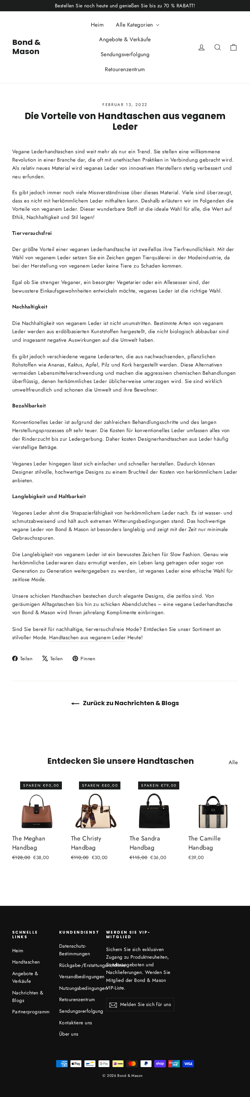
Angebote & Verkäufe (125, 39)
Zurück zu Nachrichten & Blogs (130, 703)
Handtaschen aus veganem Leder (87, 637)
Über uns (68, 1033)
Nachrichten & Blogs (28, 996)
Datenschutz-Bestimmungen (74, 949)
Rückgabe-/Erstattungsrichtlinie (78, 965)
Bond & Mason (26, 47)
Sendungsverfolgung (125, 54)
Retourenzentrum (125, 69)
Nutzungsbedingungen (78, 988)
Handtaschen (26, 961)
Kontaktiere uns (75, 1022)
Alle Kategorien (135, 25)
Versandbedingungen (78, 976)
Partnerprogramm (30, 1011)
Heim (97, 25)
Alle (233, 762)
